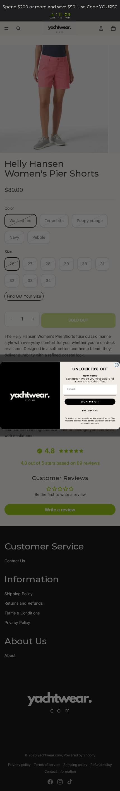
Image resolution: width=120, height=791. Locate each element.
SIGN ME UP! (90, 401)
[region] (60, 10)
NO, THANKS (90, 411)
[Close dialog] (116, 365)
